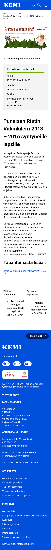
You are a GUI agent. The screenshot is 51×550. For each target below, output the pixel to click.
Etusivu (6, 13)
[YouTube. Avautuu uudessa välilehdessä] (28, 363)
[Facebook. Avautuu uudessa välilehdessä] (6, 363)
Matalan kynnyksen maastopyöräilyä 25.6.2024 (39, 308)
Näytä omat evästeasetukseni (18, 543)
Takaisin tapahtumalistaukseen (23, 58)
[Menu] (47, 5)
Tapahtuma (16, 13)
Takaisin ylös (35, 336)
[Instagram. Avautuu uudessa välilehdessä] (17, 363)
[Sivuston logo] (12, 4)
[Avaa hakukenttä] (39, 5)
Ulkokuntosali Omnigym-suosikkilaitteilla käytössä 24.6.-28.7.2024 (15, 308)
